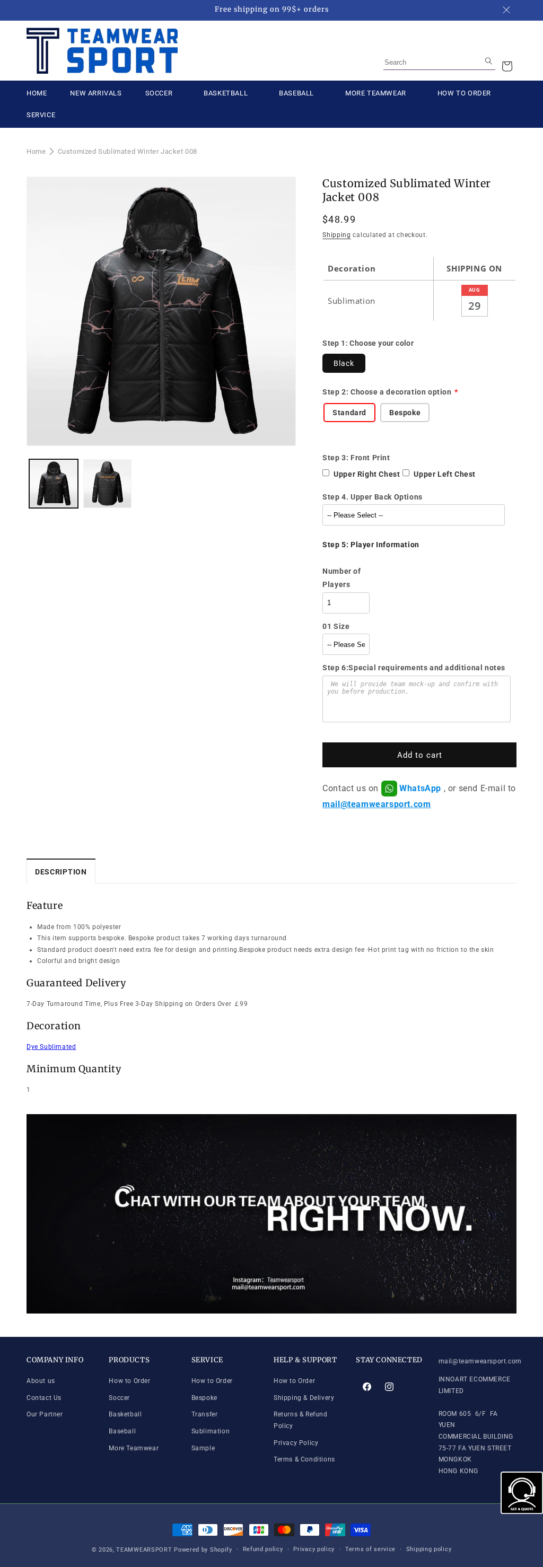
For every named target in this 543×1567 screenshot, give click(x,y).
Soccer (119, 1398)
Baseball (122, 1431)
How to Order (129, 1381)
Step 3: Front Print (356, 457)
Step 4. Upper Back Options (372, 497)
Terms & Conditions (304, 1459)
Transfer (204, 1414)
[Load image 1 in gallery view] (53, 483)
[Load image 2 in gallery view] (107, 483)
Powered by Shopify (203, 1549)
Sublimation (210, 1431)
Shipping (336, 235)
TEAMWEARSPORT (144, 1549)
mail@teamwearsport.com (376, 804)
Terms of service (370, 1549)
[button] (507, 66)
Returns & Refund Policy (301, 1420)
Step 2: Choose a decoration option (386, 392)
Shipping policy (429, 1549)
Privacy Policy (296, 1443)
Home (36, 151)
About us (41, 1381)
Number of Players (341, 578)
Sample (203, 1448)
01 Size (335, 626)
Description (61, 872)
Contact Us (44, 1398)
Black (344, 363)
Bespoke (204, 1398)
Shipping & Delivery (304, 1398)
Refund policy (263, 1549)
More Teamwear (134, 1448)
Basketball (125, 1414)
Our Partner (45, 1414)
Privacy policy (314, 1549)
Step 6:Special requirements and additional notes (413, 667)
